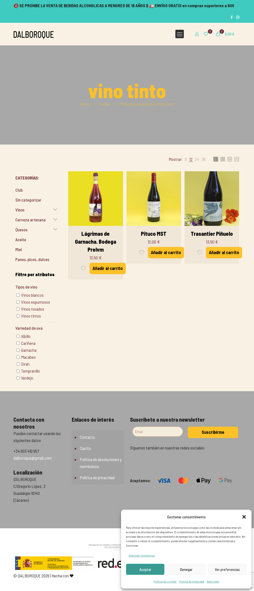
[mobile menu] (179, 34)
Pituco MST (153, 233)
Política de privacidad (191, 581)
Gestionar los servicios (141, 555)
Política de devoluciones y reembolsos (101, 463)
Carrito (85, 448)
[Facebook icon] (231, 17)
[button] (244, 516)
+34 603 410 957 (26, 450)
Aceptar (145, 569)
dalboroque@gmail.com (32, 457)
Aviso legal (213, 581)
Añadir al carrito (108, 268)
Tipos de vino (26, 286)
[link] (185, 159)
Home (84, 103)
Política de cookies (165, 581)
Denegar (186, 569)
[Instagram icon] (238, 17)
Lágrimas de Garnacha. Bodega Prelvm (95, 241)
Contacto (87, 437)
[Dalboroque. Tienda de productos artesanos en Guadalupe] (33, 34)
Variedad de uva (29, 327)
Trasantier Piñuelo (212, 233)
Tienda (104, 103)
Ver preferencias (227, 569)
